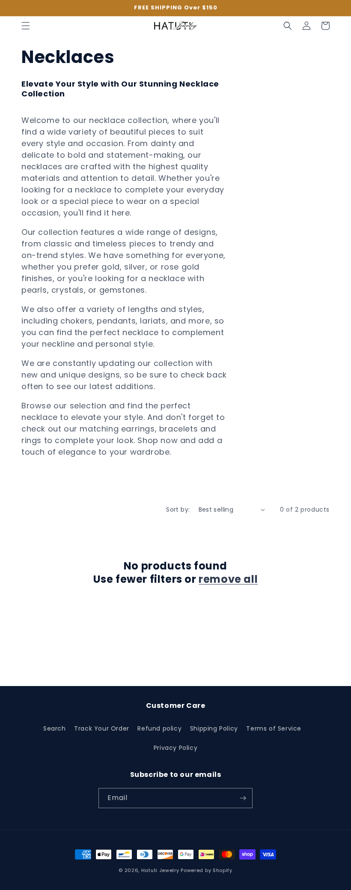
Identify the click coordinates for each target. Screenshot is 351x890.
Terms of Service (273, 728)
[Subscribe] (242, 798)
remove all (228, 579)
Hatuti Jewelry (160, 870)
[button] (25, 25)
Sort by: (178, 509)
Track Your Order (101, 728)
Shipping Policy (214, 728)
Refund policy (159, 728)
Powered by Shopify (206, 870)
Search (54, 728)
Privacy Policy (175, 747)
